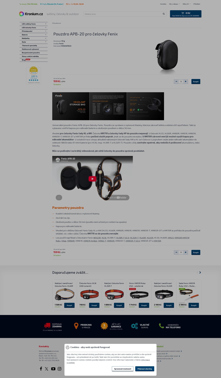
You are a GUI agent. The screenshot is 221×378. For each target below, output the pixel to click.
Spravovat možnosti (122, 369)
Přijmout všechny (145, 369)
